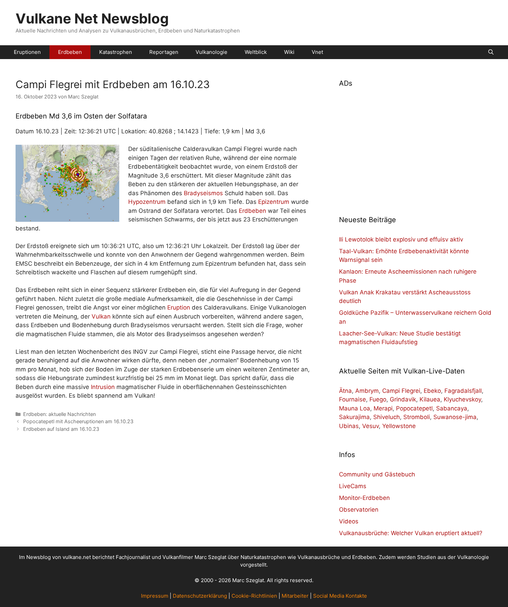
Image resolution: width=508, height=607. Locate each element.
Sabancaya (451, 408)
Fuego (377, 399)
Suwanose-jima (455, 417)
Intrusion (103, 386)
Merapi (383, 408)
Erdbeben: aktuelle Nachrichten (59, 414)
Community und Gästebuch (377, 474)
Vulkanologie (211, 52)
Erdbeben (70, 52)
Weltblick (256, 52)
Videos (348, 521)
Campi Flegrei (401, 390)
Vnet (317, 52)
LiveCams (352, 486)
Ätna (345, 390)
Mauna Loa (354, 408)
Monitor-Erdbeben (364, 497)
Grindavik (403, 399)
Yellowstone (399, 426)
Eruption (178, 307)
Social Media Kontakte (340, 595)
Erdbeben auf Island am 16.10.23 (61, 429)
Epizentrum (273, 201)
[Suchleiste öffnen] (491, 52)
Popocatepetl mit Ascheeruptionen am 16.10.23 (78, 421)
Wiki (289, 52)
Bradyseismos (203, 193)
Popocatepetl (414, 408)
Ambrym (367, 390)
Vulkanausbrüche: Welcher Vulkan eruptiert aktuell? (410, 533)
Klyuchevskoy (462, 399)
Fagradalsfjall (463, 390)
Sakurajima (354, 417)
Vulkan (101, 316)
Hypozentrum (147, 201)
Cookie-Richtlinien (254, 595)
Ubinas (349, 426)
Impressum (154, 595)
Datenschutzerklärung (200, 595)
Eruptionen (27, 52)
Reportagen (163, 52)
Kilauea (430, 399)
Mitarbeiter (295, 595)
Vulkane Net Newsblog (92, 18)
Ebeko (432, 390)
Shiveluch (386, 417)
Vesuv (370, 426)
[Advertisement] (415, 147)
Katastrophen (115, 52)
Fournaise (352, 399)
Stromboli (416, 417)
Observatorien (358, 509)
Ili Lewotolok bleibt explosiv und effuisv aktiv (401, 239)
